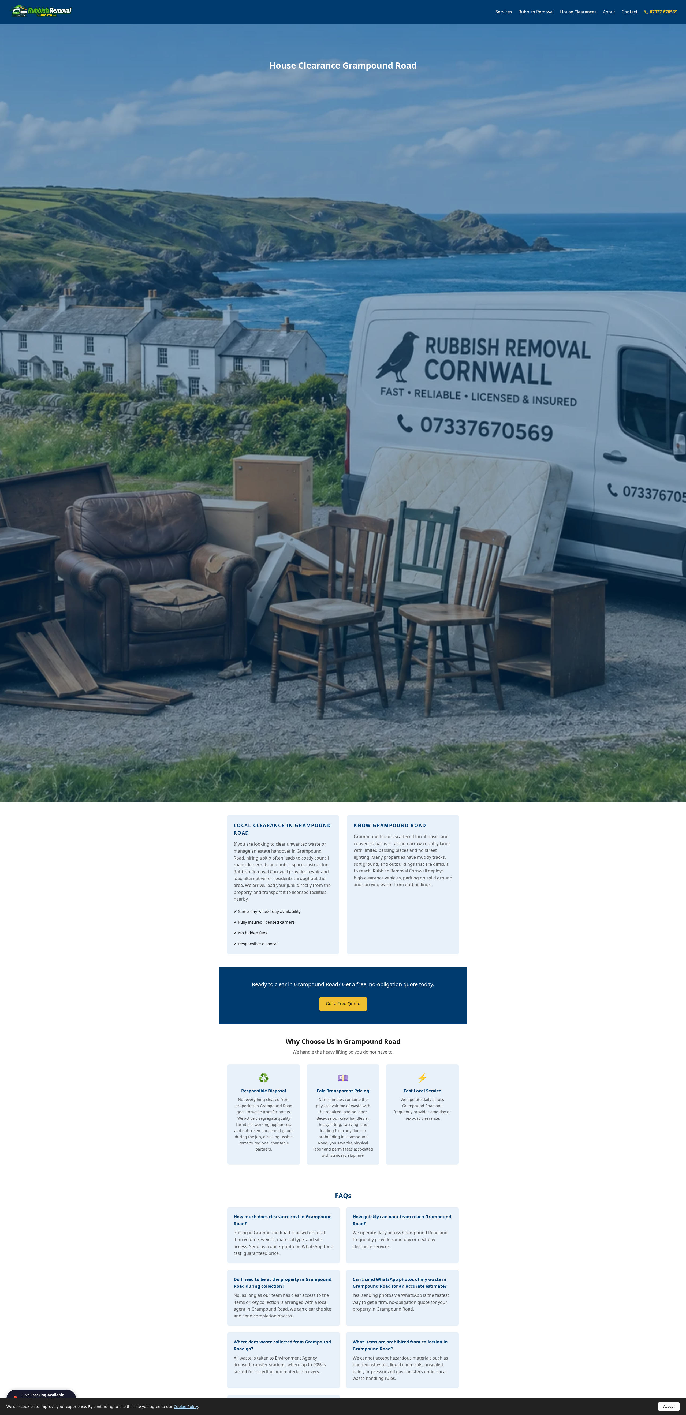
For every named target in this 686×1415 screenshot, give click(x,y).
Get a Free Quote (343, 1004)
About (609, 12)
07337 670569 (663, 12)
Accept (668, 1407)
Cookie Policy (186, 1406)
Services (503, 12)
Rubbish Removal (536, 12)
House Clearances (578, 12)
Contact (629, 12)
